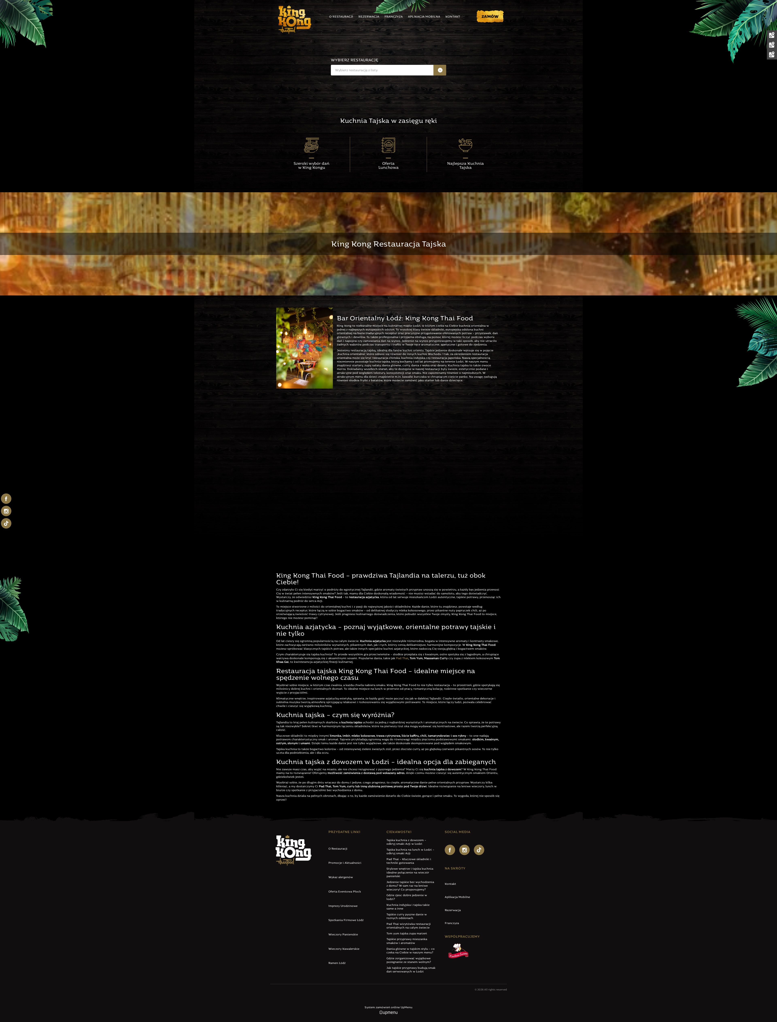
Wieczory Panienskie (343, 934)
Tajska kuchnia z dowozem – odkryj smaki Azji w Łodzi (406, 842)
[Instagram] (464, 850)
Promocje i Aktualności (344, 863)
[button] (388, 70)
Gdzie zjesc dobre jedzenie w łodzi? (406, 897)
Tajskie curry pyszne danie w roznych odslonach (406, 916)
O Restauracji (337, 849)
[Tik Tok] (479, 850)
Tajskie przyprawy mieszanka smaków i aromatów (406, 941)
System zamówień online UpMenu (388, 1007)
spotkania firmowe (292, 469)
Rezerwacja (368, 16)
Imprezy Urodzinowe (343, 906)
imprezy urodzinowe (322, 469)
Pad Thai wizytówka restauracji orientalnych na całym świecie (408, 926)
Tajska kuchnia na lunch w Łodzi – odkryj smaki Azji (410, 852)
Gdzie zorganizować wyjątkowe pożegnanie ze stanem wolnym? (408, 960)
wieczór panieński (403, 466)
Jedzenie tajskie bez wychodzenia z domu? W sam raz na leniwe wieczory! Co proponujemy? (410, 886)
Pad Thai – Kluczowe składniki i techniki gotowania (408, 861)
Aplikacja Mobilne (457, 897)
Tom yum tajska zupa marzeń (406, 933)
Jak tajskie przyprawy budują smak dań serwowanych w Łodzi (410, 970)
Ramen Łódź (337, 963)
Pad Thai (402, 658)
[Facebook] (450, 850)
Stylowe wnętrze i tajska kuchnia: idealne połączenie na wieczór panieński (410, 873)
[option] (388, 81)
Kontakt (452, 16)
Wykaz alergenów (340, 877)
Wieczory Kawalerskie (343, 949)
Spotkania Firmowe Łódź (346, 920)
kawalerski (425, 466)
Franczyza (393, 16)
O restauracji (341, 16)
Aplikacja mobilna (424, 16)
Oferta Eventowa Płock (344, 891)
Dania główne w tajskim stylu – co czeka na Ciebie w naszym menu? (410, 951)
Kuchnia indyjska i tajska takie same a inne (408, 907)
